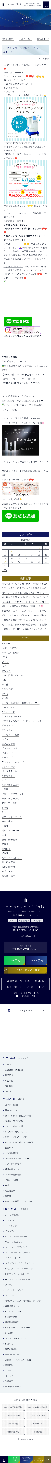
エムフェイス (8, 707)
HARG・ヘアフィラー (12, 647)
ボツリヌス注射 (9, 771)
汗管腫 (5, 825)
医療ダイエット (12, 1110)
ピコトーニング (9, 748)
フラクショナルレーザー (14, 762)
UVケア (5, 661)
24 (5, 561)
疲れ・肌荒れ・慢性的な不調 (18, 1115)
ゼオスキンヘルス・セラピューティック (21, 720)
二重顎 (5, 789)
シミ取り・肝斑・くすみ (16, 1131)
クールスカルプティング (16, 1247)
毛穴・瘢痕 (7, 821)
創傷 (7, 1185)
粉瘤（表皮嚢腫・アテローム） (19, 1201)
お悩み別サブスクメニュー (17, 1158)
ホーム (8, 1064)
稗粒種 (5, 853)
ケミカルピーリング (14, 1290)
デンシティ (7, 730)
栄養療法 (9, 1381)
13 (25, 554)
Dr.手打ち (9, 1343)
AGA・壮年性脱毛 (13, 1163)
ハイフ (5, 739)
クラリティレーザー (12, 716)
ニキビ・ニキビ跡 (10, 734)
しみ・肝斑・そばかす (13, 675)
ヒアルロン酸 (8, 743)
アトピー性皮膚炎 (13, 1174)
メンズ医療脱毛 (12, 1153)
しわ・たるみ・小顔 (14, 1126)
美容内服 (9, 1364)
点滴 (4, 834)
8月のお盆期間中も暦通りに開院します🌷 (22, 606)
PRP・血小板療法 (10, 652)
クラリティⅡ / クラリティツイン (19, 1263)
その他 (5, 684)
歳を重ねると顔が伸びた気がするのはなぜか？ (25, 597)
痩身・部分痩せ (9, 839)
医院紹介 (9, 1075)
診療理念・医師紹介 (14, 1069)
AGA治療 (6, 643)
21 (32, 558)
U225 (4, 657)
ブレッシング (8, 766)
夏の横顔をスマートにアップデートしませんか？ (26, 610)
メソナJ (5, 780)
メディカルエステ (10, 784)
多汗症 (5, 807)
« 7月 (4, 569)
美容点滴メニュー (13, 1306)
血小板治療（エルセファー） (18, 1327)
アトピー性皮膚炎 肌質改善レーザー (20, 702)
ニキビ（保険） (12, 1104)
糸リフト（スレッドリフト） (18, 1279)
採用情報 (9, 1085)
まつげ (5, 698)
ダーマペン (7, 725)
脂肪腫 (8, 1195)
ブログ (8, 1091)
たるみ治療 (7, 689)
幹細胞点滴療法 (12, 1322)
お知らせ (6, 670)
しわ (4, 679)
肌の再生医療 (8, 862)
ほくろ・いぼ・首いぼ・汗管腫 (19, 1142)
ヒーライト (10, 1375)
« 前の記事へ (8, 38)
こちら (23, 205)
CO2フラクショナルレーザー (18, 1273)
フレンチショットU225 (15, 1338)
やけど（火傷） (12, 1179)
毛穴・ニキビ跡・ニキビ (16, 1136)
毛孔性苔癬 (10, 1190)
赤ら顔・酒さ (8, 875)
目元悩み (6, 848)
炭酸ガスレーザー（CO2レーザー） (21, 1268)
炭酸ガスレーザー (10, 830)
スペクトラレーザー (14, 1257)
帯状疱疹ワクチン (13, 1386)
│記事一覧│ (25, 38)
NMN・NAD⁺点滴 (13, 1311)
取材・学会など (9, 803)
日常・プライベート (12, 816)
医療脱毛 (9, 1147)
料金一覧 (9, 1080)
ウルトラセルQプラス (15, 1241)
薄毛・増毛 (7, 871)
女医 (4, 812)
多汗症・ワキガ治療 (14, 1120)
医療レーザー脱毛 (10, 798)
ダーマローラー (12, 1354)
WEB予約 (35, 383)
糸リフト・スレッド (12, 857)
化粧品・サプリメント (13, 793)
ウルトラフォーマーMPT (16, 1236)
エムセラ (9, 1370)
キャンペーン (8, 711)
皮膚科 (5, 844)
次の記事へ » (43, 38)
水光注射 (9, 1332)
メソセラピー (8, 775)
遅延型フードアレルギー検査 (18, 1359)
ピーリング (7, 757)
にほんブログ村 (14, 266)
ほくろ (5, 693)
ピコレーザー (8, 752)
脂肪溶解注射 (8, 866)
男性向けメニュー (13, 1169)
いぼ (4, 666)
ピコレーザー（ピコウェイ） (18, 1252)
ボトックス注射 (12, 1215)
